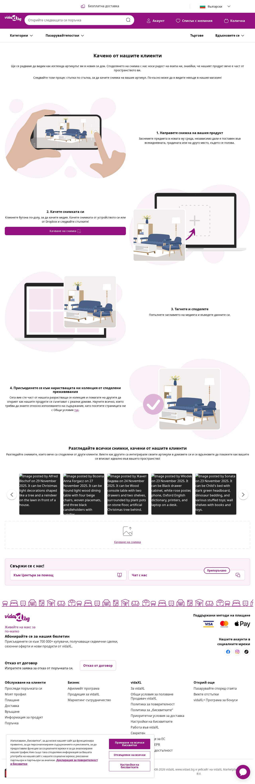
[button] (99, 6)
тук (76, 410)
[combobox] (79, 20)
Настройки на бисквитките (152, 721)
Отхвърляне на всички (129, 755)
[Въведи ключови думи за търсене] (128, 20)
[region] (80, 756)
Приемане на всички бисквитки (129, 744)
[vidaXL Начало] (13, 18)
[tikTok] (246, 652)
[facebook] (228, 652)
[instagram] (237, 652)
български (215, 6)
